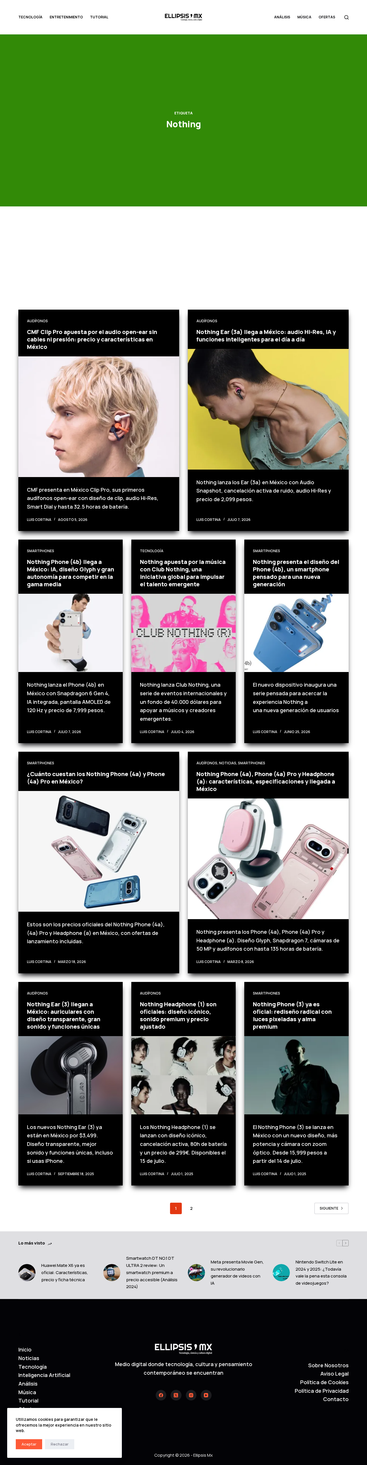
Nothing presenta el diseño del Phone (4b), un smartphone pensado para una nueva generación (296, 573)
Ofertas (327, 17)
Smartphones (40, 550)
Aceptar (29, 1444)
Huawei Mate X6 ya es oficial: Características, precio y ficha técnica (64, 1272)
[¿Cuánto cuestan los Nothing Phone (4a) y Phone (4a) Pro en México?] (98, 851)
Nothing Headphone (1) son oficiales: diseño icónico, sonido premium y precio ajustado (178, 1015)
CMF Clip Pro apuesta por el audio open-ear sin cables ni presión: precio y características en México (92, 339)
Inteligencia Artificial (44, 1375)
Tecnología (30, 17)
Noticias (227, 763)
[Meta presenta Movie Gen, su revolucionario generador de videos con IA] (196, 1272)
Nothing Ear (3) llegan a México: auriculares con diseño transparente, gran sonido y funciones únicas (63, 1015)
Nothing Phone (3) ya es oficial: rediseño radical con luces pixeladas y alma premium (292, 1015)
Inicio (25, 1349)
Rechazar (60, 1444)
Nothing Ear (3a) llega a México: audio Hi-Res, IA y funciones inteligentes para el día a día (266, 335)
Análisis (282, 17)
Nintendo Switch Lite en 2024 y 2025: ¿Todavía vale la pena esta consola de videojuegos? (321, 1272)
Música (304, 17)
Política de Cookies (324, 1382)
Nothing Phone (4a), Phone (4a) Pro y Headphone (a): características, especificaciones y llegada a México (265, 781)
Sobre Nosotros (328, 1365)
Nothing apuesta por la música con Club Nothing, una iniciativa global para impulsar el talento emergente (183, 573)
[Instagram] (191, 1395)
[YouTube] (206, 1395)
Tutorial (99, 17)
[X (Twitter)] (176, 1395)
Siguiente (329, 1208)
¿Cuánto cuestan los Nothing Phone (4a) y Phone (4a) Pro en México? (96, 777)
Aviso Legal (334, 1373)
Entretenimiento (66, 17)
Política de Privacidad (322, 1390)
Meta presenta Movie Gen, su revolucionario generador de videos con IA (237, 1272)
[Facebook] (161, 1395)
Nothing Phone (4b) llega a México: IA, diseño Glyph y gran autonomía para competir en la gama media (70, 573)
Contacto (336, 1399)
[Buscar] (346, 17)
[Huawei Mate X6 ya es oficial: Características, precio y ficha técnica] (27, 1272)
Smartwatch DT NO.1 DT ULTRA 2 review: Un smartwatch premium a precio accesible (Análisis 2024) (151, 1272)
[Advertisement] (183, 266)
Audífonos (37, 321)
